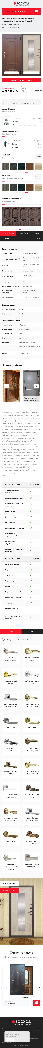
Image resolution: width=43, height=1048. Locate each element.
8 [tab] (29, 229)
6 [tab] (23, 229)
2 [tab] (20, 172)
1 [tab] (16, 172)
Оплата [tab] (38, 233)
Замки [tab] (32, 631)
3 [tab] (23, 172)
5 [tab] (20, 229)
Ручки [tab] (11, 631)
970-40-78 (16, 11)
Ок (10, 1039)
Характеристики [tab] (8, 233)
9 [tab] (33, 229)
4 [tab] (26, 172)
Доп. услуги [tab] (24, 233)
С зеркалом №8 (21, 997)
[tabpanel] (5, 166)
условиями (17, 1034)
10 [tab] (36, 229)
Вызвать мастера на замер (21, 80)
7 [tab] (26, 229)
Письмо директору (32, 1038)
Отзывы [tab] (38, 238)
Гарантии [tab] (5, 238)
